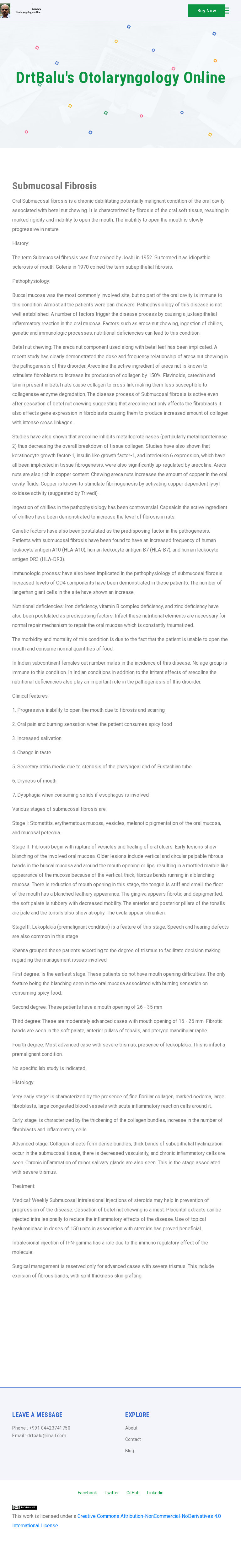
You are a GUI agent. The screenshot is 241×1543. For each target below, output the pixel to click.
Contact (133, 1439)
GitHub (133, 1492)
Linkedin (155, 1492)
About (131, 1427)
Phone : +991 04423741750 (41, 1427)
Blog (129, 1450)
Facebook (87, 1492)
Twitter (111, 1492)
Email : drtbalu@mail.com (39, 1435)
